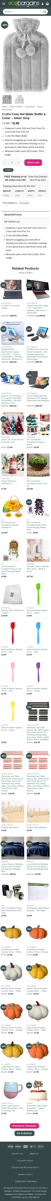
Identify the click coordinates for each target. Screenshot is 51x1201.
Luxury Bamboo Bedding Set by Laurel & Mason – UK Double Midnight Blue (37, 866)
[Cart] (47, 4)
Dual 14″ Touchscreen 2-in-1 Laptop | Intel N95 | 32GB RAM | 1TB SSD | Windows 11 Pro (12, 399)
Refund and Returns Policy (25, 1168)
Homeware (30, 107)
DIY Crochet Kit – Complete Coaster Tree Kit (37, 483)
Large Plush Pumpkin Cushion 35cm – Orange (37, 1068)
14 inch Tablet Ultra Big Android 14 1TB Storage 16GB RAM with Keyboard (38, 398)
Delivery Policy (25, 1161)
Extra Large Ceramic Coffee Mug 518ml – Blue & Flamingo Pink (12, 1108)
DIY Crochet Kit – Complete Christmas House (35, 442)
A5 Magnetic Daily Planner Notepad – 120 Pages (38, 909)
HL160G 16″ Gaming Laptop (10, 307)
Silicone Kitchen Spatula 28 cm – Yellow (11, 729)
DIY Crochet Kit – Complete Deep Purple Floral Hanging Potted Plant (36, 526)
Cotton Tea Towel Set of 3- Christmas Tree (12, 441)
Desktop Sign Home (9, 827)
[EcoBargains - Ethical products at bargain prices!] (23, 3)
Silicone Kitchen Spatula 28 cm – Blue (37, 650)
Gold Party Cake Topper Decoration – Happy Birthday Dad (37, 1108)
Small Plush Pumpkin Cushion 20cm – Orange (37, 950)
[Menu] (3, 3)
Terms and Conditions (26, 1181)
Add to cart (33, 162)
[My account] (42, 4)
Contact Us (17, 1154)
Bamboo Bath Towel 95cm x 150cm (12, 611)
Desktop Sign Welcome (37, 827)
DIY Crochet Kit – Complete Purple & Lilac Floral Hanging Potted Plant (11, 570)
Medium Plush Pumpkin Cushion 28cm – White (11, 990)
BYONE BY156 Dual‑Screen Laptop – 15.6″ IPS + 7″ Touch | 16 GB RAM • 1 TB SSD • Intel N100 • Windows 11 (12, 354)
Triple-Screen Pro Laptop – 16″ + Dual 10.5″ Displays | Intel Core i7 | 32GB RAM (37, 309)
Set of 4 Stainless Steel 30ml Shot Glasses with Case (11, 910)
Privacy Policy (25, 1174)
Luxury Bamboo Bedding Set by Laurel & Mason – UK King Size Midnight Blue (12, 867)
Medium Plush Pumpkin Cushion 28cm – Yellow (37, 990)
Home (4, 107)
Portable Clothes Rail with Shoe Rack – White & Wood (38, 568)
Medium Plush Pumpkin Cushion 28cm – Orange (11, 1029)
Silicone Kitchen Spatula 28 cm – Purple (37, 690)
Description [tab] (12, 214)
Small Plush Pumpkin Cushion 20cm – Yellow (11, 950)
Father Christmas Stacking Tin (8, 482)
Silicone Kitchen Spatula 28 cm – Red (11, 650)
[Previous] (6, 55)
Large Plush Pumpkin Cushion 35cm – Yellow (11, 1068)
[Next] (44, 55)
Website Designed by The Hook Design (30, 1191)
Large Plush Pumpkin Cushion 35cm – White (36, 1029)
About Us (34, 1154)
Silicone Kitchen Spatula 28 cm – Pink (11, 690)
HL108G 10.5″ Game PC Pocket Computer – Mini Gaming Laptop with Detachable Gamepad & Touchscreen (37, 354)
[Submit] (45, 11)
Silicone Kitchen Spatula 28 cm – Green (37, 611)
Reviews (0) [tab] (12, 221)
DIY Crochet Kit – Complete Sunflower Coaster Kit (10, 525)
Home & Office (16, 107)
